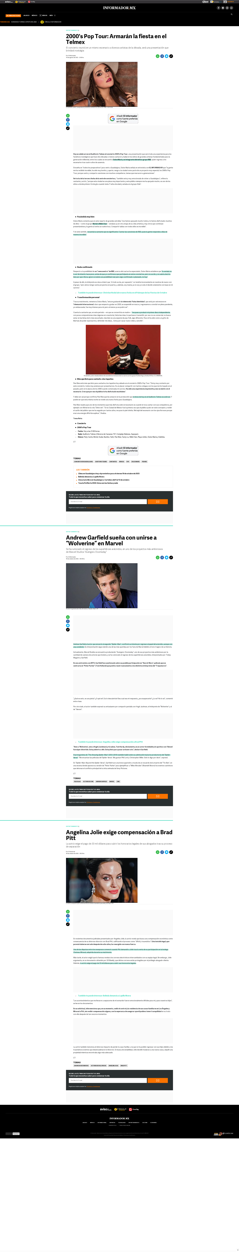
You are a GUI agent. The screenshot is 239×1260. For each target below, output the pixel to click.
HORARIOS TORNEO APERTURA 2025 (24, 21)
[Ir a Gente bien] (134, 1107)
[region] (119, 1256)
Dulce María (135, 461)
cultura (144, 1122)
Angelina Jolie (113, 1065)
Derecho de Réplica (118, 1135)
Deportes (112, 1122)
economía (153, 1122)
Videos (44, 15)
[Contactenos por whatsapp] (231, 7)
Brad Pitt (124, 1065)
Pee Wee (144, 461)
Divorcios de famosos (81, 1065)
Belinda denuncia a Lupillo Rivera (91, 476)
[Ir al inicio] (28, 7)
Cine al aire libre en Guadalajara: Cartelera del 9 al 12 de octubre (103, 480)
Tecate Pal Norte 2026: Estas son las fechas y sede (98, 483)
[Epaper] (215, 1)
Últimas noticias (13, 15)
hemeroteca (112, 1125)
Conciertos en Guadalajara (83, 461)
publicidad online (125, 1125)
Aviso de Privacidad (108, 1135)
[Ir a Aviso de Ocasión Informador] (9, 1)
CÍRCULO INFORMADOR (52, 21)
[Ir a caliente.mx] (205, 1)
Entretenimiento (72, 30)
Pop (128, 461)
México (34, 15)
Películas (77, 781)
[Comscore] (227, 1133)
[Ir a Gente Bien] (30, 1)
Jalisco (26, 15)
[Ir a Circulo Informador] (19, 1)
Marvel (112, 781)
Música (121, 461)
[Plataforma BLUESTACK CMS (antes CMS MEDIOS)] (16, 1133)
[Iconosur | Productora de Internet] (9, 1133)
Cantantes (113, 461)
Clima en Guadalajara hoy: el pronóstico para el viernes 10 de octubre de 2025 (109, 473)
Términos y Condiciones (93, 507)
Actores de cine (88, 781)
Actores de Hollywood (98, 1065)
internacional (102, 1122)
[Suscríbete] (228, 1)
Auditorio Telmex (101, 461)
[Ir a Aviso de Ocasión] (106, 1107)
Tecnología (121, 1122)
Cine (118, 781)
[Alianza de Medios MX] (218, 1133)
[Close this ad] (237, 1250)
